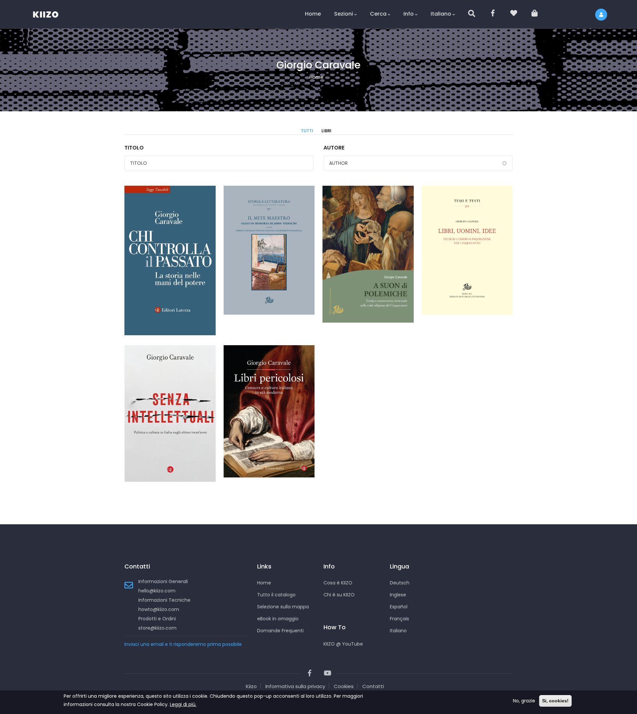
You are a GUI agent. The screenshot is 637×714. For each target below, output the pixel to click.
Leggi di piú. (183, 704)
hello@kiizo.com (157, 590)
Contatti (373, 686)
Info (408, 14)
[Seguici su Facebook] (493, 14)
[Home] (50, 13)
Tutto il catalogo (276, 594)
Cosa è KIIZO (337, 582)
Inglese (398, 594)
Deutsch (399, 582)
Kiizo (251, 686)
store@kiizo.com (157, 628)
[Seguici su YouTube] (327, 673)
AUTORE (333, 148)
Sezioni (343, 14)
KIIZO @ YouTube (343, 644)
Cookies (344, 686)
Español (398, 606)
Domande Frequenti (280, 630)
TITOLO (134, 148)
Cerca (378, 14)
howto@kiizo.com (158, 609)
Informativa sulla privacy (295, 686)
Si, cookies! (555, 700)
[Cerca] (472, 14)
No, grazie (524, 700)
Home (313, 14)
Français (399, 618)
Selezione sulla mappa (283, 606)
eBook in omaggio (278, 618)
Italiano (441, 14)
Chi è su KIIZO (339, 594)
